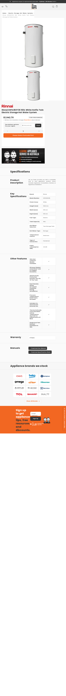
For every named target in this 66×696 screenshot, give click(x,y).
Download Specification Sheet (40, 352)
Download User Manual (38, 348)
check (38, 125)
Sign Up (35, 418)
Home (4, 13)
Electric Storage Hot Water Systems (21, 13)
